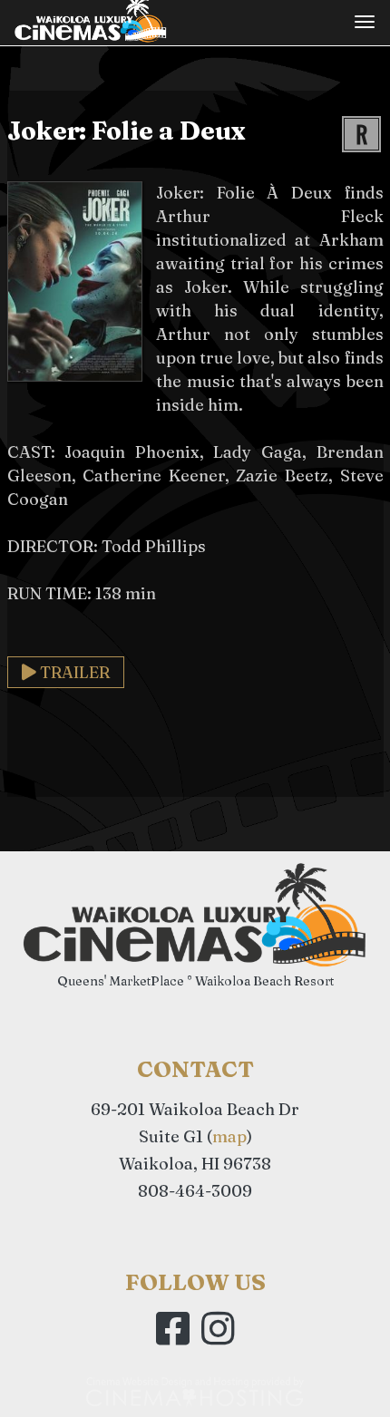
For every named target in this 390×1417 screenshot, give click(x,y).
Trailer (73, 672)
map (229, 1136)
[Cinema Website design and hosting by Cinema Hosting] (195, 1391)
